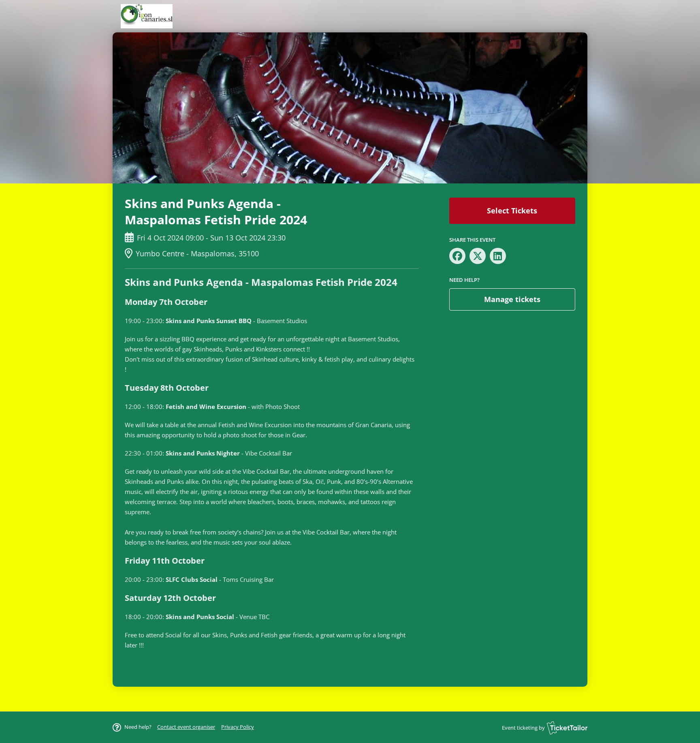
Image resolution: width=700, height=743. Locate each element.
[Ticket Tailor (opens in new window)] (567, 727)
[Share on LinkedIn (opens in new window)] (498, 256)
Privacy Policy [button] (237, 726)
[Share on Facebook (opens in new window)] (457, 256)
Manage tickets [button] (512, 299)
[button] (186, 726)
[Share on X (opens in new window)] (478, 256)
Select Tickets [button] (512, 210)
